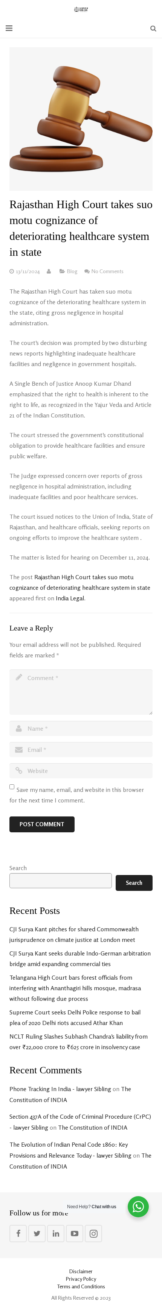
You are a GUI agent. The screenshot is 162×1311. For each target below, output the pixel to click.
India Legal (70, 598)
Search (18, 868)
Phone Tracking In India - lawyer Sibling (60, 1089)
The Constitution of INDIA (92, 1127)
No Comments (108, 271)
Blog (72, 271)
